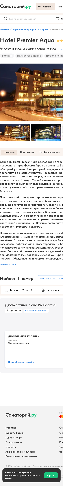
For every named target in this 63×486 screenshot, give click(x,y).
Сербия (44, 29)
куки (24, 472)
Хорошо (51, 475)
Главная (4, 29)
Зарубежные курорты (25, 29)
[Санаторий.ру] (18, 6)
